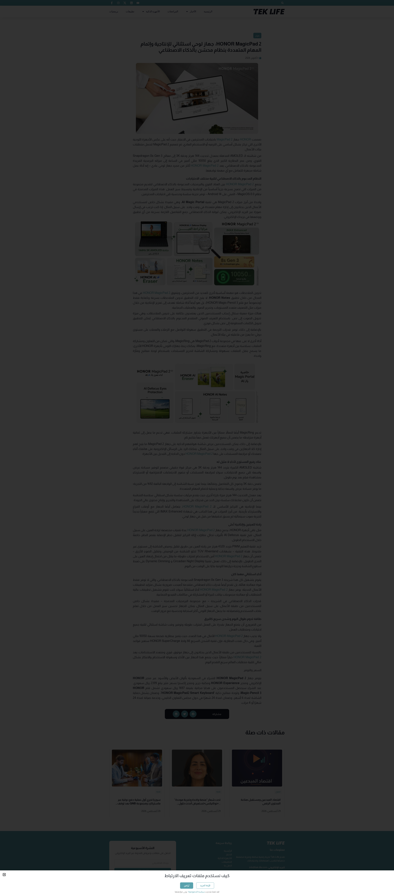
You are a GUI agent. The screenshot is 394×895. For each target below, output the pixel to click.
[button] (4, 874)
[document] (197, 447)
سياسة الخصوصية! (196, 892)
